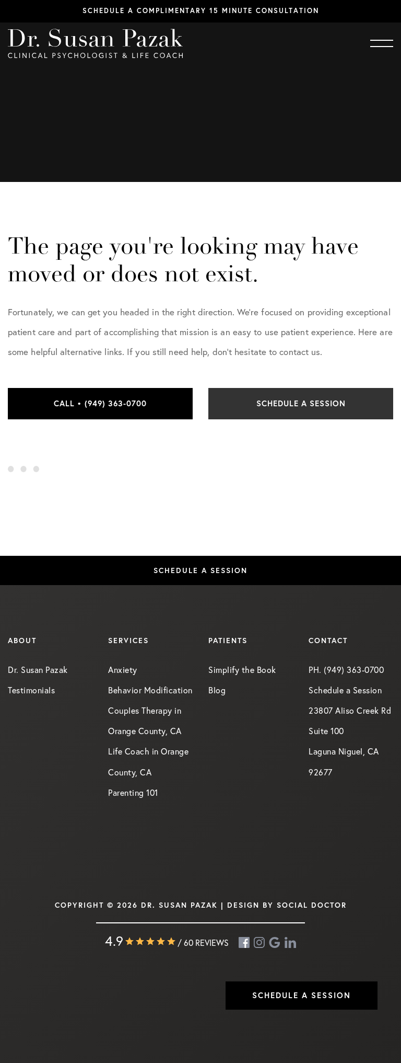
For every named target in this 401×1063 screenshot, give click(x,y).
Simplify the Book (242, 669)
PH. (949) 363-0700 (346, 669)
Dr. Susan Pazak (38, 669)
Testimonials (31, 689)
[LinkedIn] (290, 942)
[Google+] (275, 942)
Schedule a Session (301, 403)
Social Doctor (312, 905)
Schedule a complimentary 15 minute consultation (200, 10)
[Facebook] (245, 942)
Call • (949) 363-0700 (100, 403)
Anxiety (122, 669)
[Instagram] (260, 942)
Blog (217, 689)
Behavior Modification (150, 689)
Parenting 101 (133, 792)
